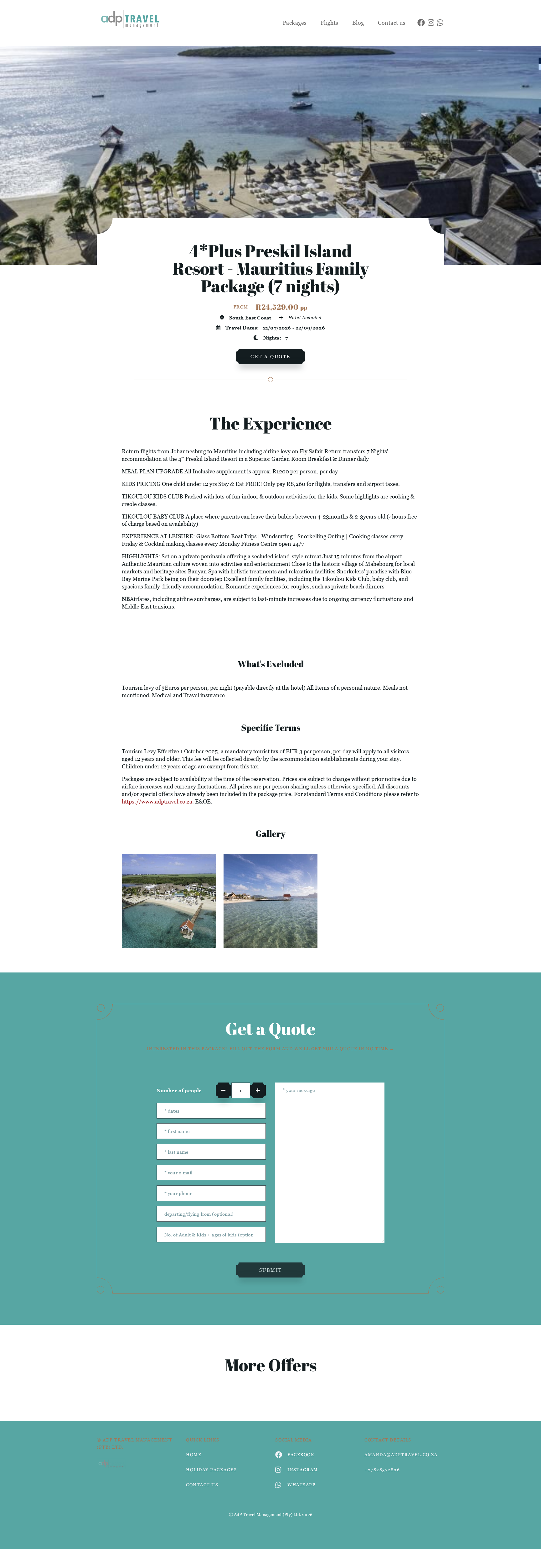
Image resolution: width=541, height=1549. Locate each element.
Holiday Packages (211, 1469)
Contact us (392, 22)
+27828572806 (382, 1469)
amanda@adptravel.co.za (400, 1454)
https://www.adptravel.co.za (157, 801)
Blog (358, 22)
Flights (329, 22)
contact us (202, 1484)
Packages (295, 22)
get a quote (270, 356)
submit (270, 1270)
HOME (193, 1454)
